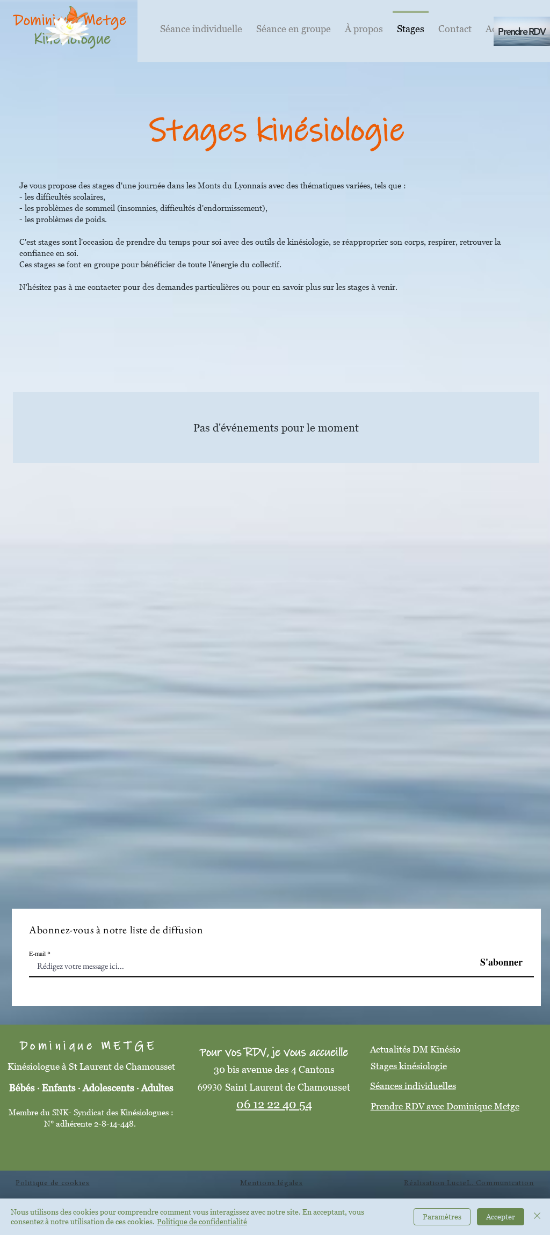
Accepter (500, 1216)
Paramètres (442, 1216)
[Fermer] (537, 1216)
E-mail (37, 953)
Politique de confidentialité (202, 1221)
